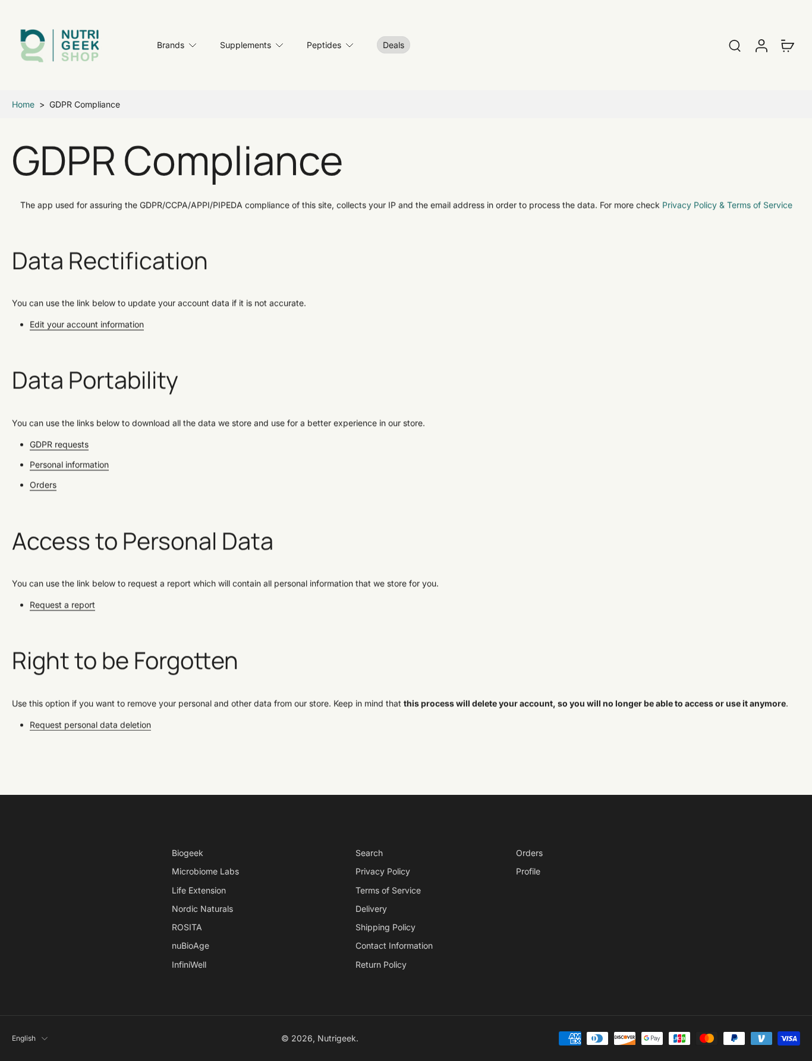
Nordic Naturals (202, 909)
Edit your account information (87, 324)
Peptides (324, 45)
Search (369, 853)
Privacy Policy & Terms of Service (727, 205)
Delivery (371, 909)
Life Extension (199, 890)
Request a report (62, 604)
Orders (43, 484)
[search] (735, 45)
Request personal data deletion (90, 724)
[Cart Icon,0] (787, 45)
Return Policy (381, 964)
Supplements (245, 45)
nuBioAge (190, 945)
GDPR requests (59, 443)
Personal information (69, 464)
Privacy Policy (382, 871)
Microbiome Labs (205, 871)
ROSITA (187, 927)
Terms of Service (388, 890)
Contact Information (394, 945)
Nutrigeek (336, 1038)
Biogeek (187, 853)
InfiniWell (189, 964)
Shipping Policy (385, 927)
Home (23, 104)
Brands (170, 45)
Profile (528, 871)
